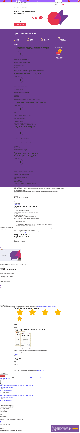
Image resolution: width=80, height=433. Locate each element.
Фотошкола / (17, 7)
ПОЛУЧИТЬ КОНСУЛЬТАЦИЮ (4, 305)
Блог (0, 390)
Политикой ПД (54, 430)
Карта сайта (5, 390)
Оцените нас (2, 409)
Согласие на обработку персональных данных (24, 385)
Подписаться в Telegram (17, 232)
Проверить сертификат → (16, 354)
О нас (22, 2)
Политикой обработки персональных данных (43, 306)
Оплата (9, 387)
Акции (25, 2)
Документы (6, 387)
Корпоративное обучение (40, 226)
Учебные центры (9, 390)
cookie (57, 427)
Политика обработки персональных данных (11, 385)
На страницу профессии (17, 204)
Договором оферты (53, 306)
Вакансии (3, 387)
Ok (75, 428)
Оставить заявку (19, 24)
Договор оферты (2, 385)
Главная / (15, 7)
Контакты (11, 387)
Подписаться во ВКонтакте (25, 232)
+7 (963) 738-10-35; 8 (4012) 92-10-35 (55, 4)
